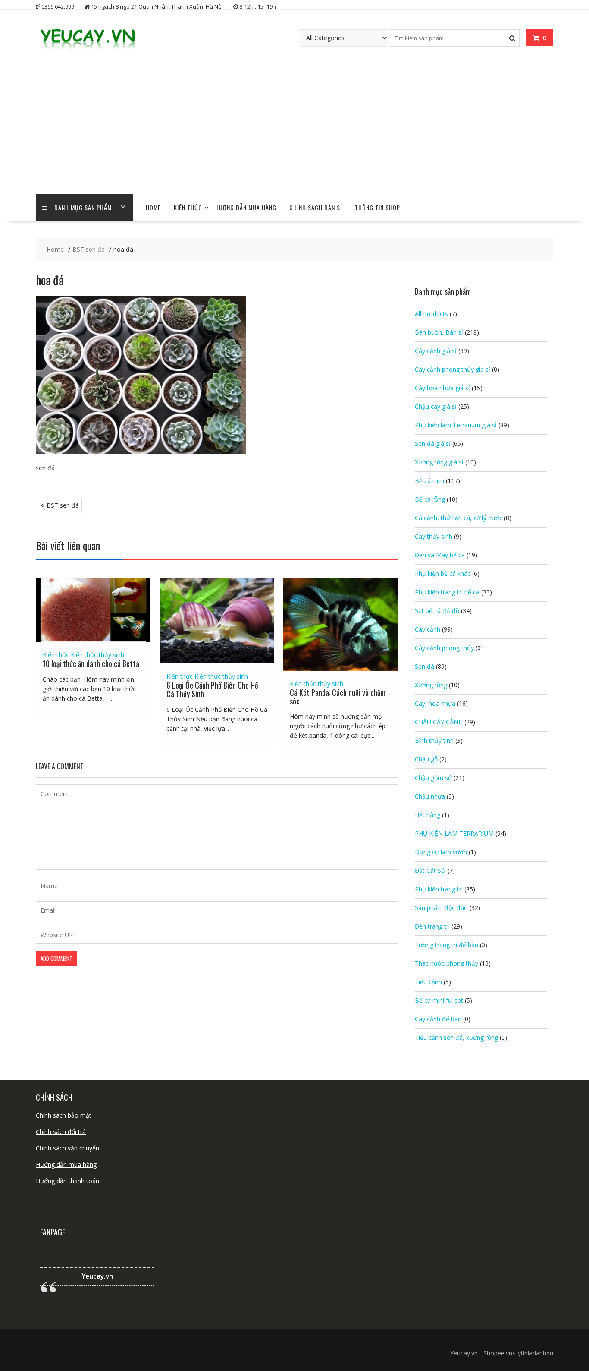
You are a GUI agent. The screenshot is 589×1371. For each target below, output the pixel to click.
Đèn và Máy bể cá (440, 555)
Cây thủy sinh (433, 536)
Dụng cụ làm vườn (441, 852)
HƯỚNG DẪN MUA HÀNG (245, 207)
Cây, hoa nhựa (435, 703)
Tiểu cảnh (428, 982)
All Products (431, 314)
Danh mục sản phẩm (83, 207)
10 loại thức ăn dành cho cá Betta (91, 663)
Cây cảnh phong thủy (444, 648)
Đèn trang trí (432, 926)
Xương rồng (431, 685)
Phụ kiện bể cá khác (442, 573)
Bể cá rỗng (430, 499)
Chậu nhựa (430, 796)
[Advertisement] (294, 129)
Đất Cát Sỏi (430, 870)
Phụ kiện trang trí (439, 889)
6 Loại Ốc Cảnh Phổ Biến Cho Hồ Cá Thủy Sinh (212, 689)
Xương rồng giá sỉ (439, 462)
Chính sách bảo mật (63, 1115)
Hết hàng (427, 815)
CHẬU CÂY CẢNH (439, 722)
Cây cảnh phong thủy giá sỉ (452, 369)
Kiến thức (188, 207)
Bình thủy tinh (434, 740)
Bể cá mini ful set (439, 1000)
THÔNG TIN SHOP (377, 207)
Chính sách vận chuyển (67, 1148)
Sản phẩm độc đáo (441, 907)
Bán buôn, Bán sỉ (439, 332)
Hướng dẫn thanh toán (67, 1181)
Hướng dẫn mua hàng (66, 1164)
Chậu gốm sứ (433, 778)
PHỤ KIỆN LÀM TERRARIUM (454, 833)
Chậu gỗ (426, 759)
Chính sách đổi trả (61, 1132)
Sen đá (424, 666)
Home (153, 207)
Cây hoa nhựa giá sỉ (442, 388)
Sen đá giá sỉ (433, 443)
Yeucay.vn (97, 1276)
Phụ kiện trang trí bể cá (447, 592)
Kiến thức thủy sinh (97, 655)
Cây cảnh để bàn (438, 1019)
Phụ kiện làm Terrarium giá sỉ (456, 425)
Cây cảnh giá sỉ (436, 351)
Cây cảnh (427, 629)
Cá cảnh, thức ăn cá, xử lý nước (458, 518)
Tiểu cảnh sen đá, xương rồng (456, 1037)
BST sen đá (63, 505)
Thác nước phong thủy (446, 963)
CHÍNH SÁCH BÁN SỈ (315, 207)
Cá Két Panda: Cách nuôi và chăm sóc (337, 697)
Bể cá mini (429, 481)
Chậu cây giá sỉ (436, 406)
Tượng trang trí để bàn (446, 945)
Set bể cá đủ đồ (437, 611)
